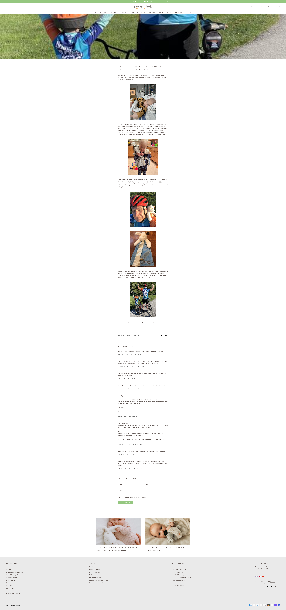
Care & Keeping (10, 580)
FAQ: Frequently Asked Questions (15, 572)
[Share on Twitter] (161, 335)
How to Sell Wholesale (179, 580)
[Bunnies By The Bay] (143, 7)
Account (252, 6)
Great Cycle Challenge (124, 126)
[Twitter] (259, 587)
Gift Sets (152, 12)
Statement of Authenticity (96, 583)
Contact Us (9, 569)
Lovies (123, 12)
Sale (191, 12)
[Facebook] (256, 587)
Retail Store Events (178, 572)
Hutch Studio (180, 12)
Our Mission (92, 567)
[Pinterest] (267, 587)
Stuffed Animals (111, 12)
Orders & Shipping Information (14, 575)
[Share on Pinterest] (166, 335)
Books (168, 12)
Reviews (91, 575)
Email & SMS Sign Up (178, 575)
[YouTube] (271, 587)
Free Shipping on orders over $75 (143, 1)
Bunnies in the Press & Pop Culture (98, 580)
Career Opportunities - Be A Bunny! (182, 577)
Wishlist (278, 6)
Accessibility (9, 591)
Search (260, 6)
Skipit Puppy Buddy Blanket (136, 134)
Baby (161, 12)
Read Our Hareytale (94, 569)
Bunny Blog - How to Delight (180, 569)
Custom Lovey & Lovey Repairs (14, 577)
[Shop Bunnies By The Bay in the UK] (256, 576)
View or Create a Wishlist (13, 593)
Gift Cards (9, 585)
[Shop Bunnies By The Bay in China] (263, 576)
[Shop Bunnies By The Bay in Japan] (260, 576)
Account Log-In (10, 567)
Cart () (269, 7)
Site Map (175, 583)
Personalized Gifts (137, 12)
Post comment (125, 502)
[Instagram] (263, 587)
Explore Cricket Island (95, 572)
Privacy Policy (10, 588)
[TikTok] (275, 587)
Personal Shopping (178, 567)
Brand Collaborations (178, 585)
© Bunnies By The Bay (13, 605)
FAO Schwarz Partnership (96, 577)
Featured (97, 12)
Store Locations (10, 583)
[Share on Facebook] (157, 335)
